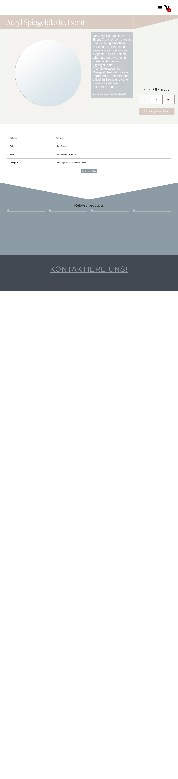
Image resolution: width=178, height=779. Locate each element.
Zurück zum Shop (89, 171)
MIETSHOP (67, 7)
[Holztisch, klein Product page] (26, 228)
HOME (53, 7)
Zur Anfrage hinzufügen (156, 111)
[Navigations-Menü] (160, 7)
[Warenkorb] (167, 7)
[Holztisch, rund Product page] (110, 228)
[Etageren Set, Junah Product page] (152, 228)
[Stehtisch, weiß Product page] (68, 228)
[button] (92, 7)
